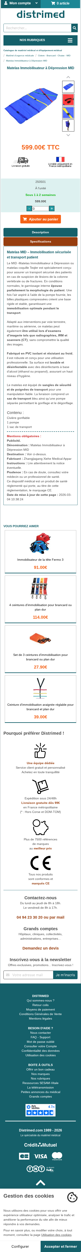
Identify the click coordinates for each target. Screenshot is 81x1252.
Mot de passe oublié (40, 1041)
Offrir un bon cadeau (40, 1069)
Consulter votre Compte (40, 1046)
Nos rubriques (40, 1078)
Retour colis (40, 1005)
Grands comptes (40, 1096)
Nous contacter (40, 1032)
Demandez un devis (40, 948)
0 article (62, 3)
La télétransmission (40, 1087)
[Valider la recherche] (74, 28)
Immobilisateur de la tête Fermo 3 (40, 559)
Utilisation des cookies (40, 1055)
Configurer (20, 1246)
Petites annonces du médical (40, 1092)
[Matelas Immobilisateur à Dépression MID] (68, 86)
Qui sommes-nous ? (40, 1000)
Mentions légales (40, 1018)
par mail (56, 917)
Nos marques (40, 1074)
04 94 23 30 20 (30, 917)
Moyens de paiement (40, 1009)
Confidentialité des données (41, 1050)
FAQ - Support (40, 1037)
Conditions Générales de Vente (40, 1014)
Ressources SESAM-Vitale (40, 1083)
